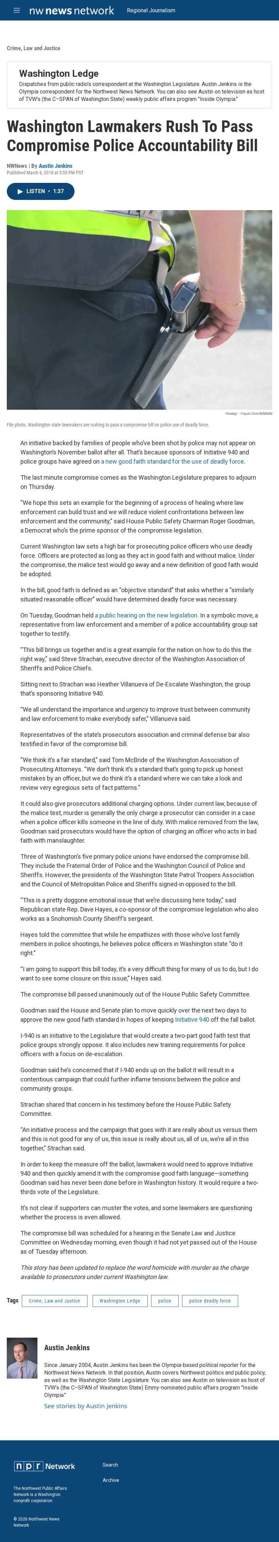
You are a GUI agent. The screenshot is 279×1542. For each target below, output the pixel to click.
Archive (111, 1480)
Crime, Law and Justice (33, 48)
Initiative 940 (192, 1019)
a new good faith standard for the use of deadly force (172, 461)
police (164, 1301)
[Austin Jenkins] (22, 1358)
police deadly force (210, 1301)
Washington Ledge (59, 73)
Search (110, 1465)
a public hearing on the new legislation (146, 615)
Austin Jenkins (55, 165)
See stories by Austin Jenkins (85, 1406)
